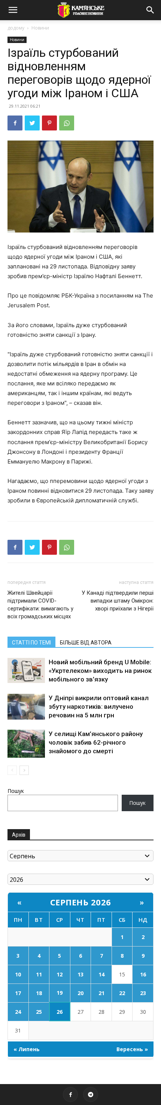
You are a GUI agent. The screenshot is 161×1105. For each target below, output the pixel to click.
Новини (40, 28)
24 (18, 1011)
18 (39, 993)
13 (80, 974)
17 (18, 993)
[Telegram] (90, 1094)
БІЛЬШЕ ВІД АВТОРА (86, 643)
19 (60, 992)
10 (18, 974)
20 (80, 993)
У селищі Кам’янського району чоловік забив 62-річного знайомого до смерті (96, 742)
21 (101, 993)
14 (101, 974)
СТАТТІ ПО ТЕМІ (31, 643)
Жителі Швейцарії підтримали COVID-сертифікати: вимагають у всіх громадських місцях (40, 605)
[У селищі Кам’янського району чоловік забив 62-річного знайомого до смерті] (26, 744)
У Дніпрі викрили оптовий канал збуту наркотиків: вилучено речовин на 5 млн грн (99, 706)
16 (143, 974)
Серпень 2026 (80, 902)
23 (143, 993)
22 (122, 993)
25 (39, 1011)
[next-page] (24, 770)
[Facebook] (14, 123)
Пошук (15, 790)
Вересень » (132, 1049)
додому (15, 28)
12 (60, 974)
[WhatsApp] (66, 123)
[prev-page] (12, 770)
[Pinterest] (49, 123)
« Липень (26, 1049)
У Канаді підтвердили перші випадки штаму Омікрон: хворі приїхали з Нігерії (118, 601)
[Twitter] (32, 123)
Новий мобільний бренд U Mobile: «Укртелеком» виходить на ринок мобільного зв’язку (100, 670)
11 (39, 974)
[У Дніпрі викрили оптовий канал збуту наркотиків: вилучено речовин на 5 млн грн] (26, 707)
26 (60, 1011)
